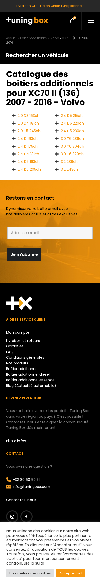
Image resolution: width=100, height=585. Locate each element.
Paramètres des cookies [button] (30, 573)
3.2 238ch (69, 161)
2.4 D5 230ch (72, 131)
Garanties (15, 346)
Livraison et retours (23, 340)
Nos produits (17, 363)
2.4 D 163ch (28, 138)
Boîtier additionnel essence (30, 380)
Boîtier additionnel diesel (28, 374)
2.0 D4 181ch (28, 123)
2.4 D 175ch (28, 146)
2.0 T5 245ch (29, 131)
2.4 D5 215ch (72, 115)
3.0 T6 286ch (72, 138)
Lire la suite (34, 563)
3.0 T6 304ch (72, 146)
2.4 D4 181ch (28, 154)
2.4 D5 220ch (72, 123)
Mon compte (17, 332)
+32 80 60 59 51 (26, 479)
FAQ (9, 351)
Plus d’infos (16, 441)
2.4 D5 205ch (29, 169)
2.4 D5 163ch (29, 161)
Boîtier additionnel (34, 38)
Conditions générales (25, 357)
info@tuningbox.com (31, 486)
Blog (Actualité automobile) (31, 385)
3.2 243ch (69, 169)
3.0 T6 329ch (72, 154)
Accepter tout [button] (70, 573)
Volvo (55, 38)
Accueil (11, 38)
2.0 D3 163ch (28, 115)
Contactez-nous (21, 499)
